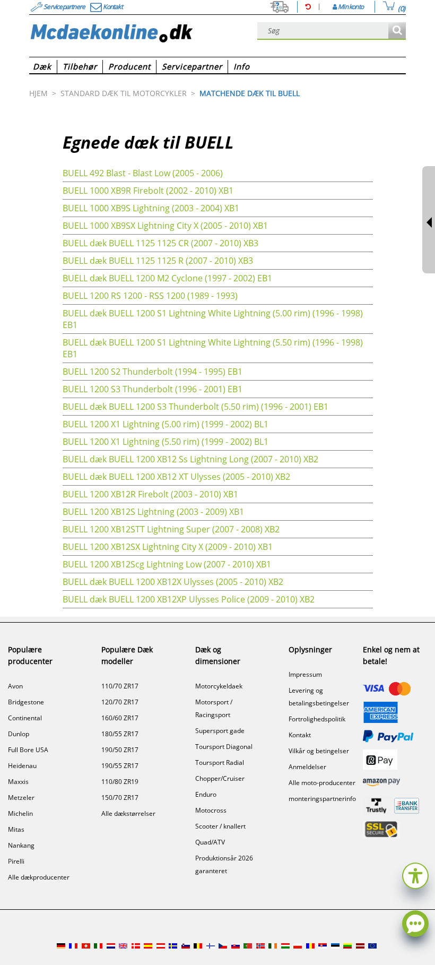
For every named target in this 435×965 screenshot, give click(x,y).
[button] (415, 874)
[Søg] (397, 31)
